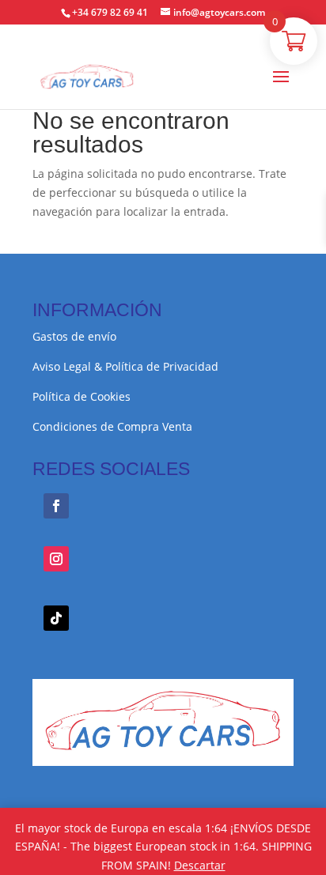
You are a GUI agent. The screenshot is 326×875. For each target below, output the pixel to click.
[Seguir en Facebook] (56, 506)
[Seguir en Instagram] (56, 558)
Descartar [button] (200, 865)
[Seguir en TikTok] (56, 618)
